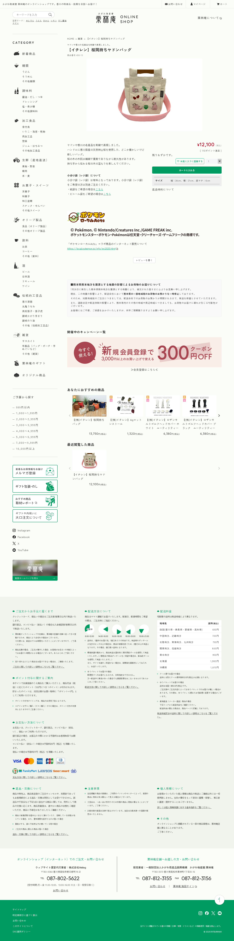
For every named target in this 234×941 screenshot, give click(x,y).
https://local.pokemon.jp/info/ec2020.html (91, 248)
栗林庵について (208, 18)
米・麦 (26, 175)
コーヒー (27, 251)
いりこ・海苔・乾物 (33, 131)
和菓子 (26, 196)
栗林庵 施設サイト (183, 886)
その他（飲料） (31, 256)
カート (223, 4)
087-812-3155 (157, 878)
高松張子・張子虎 (32, 311)
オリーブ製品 (32, 220)
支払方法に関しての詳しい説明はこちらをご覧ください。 (40, 777)
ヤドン (16, 23)
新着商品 (29, 53)
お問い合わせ (175, 4)
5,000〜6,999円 (27, 437)
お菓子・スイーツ (35, 185)
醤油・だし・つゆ (32, 97)
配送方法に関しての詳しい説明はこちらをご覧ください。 (112, 687)
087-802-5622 (63, 878)
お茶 (24, 246)
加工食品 (29, 120)
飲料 (25, 240)
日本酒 (26, 276)
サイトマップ (19, 909)
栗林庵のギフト (34, 363)
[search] (50, 15)
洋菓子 (26, 191)
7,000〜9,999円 (27, 443)
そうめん (27, 76)
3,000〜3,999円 (27, 425)
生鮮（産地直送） (35, 160)
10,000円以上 (25, 448)
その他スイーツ (31, 210)
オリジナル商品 (34, 375)
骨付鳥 (26, 127)
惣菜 (24, 141)
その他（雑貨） (31, 353)
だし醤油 (62, 20)
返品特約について (163, 189)
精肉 (24, 171)
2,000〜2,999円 (27, 419)
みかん (46, 20)
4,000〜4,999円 (27, 431)
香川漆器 (27, 301)
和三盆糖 (27, 201)
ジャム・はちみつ (32, 146)
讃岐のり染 (28, 320)
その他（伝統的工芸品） (36, 325)
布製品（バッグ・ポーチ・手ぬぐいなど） (39, 347)
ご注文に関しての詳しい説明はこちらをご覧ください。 (39, 666)
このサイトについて (23, 926)
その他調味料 (30, 111)
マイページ (199, 4)
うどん (39, 20)
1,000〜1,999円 (27, 413)
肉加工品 (27, 136)
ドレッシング (30, 101)
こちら (99, 189)
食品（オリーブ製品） (35, 226)
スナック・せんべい (33, 205)
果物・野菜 (28, 166)
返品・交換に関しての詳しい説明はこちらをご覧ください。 (41, 834)
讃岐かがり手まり (32, 316)
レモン (54, 20)
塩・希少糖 (28, 106)
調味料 (27, 90)
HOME (70, 38)
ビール (26, 271)
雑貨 (25, 335)
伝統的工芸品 (32, 295)
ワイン (26, 286)
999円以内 (23, 407)
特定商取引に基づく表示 (25, 915)
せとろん (30, 20)
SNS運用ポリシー (21, 931)
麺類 (25, 65)
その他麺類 (28, 81)
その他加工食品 (31, 150)
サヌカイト (28, 341)
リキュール (28, 281)
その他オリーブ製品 (33, 230)
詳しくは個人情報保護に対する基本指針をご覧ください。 (184, 807)
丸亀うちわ (28, 306)
